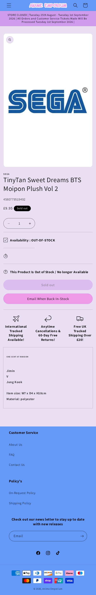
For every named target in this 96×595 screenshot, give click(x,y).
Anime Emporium (52, 588)
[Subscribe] (82, 536)
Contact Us (17, 465)
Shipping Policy (20, 503)
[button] (9, 5)
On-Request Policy (22, 493)
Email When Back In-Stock (48, 299)
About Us (15, 445)
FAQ (12, 455)
